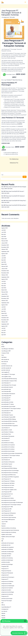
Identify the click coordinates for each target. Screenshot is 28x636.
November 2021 (5, 319)
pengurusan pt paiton (6, 590)
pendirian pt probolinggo (7, 564)
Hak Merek (3, 357)
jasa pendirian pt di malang (7, 442)
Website (3, 615)
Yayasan (3, 617)
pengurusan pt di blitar (6, 583)
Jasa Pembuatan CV (6, 382)
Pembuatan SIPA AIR (5, 555)
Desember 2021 (4, 317)
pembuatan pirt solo (5, 545)
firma (2, 355)
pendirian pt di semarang (7, 557)
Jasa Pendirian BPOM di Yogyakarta (9, 425)
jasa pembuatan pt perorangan (8, 406)
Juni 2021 (3, 330)
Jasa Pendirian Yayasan (6, 464)
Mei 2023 (3, 311)
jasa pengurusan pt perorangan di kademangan (12, 502)
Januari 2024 (4, 294)
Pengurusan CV (4, 568)
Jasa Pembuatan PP (5, 397)
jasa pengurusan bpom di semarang (9, 472)
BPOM (2, 346)
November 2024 (5, 272)
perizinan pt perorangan (6, 598)
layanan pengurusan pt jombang (8, 532)
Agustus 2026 (4, 228)
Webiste (3, 613)
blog (2, 344)
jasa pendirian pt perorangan (7, 451)
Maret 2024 (4, 289)
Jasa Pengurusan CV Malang (7, 481)
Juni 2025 (3, 257)
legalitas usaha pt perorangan (8, 536)
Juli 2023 (3, 307)
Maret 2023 (4, 313)
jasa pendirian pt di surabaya (7, 446)
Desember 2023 (5, 296)
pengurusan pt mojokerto (7, 587)
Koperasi (3, 525)
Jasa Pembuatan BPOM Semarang (9, 378)
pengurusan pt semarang (7, 594)
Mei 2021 (3, 332)
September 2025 (5, 251)
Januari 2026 (4, 243)
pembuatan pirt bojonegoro (7, 543)
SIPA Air (3, 604)
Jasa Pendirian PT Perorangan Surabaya (10, 455)
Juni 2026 (3, 232)
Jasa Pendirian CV (5, 427)
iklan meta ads (4, 361)
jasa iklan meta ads (5, 370)
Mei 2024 (3, 285)
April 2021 (3, 334)
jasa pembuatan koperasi (7, 387)
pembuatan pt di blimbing (7, 549)
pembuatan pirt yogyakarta (7, 547)
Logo (2, 538)
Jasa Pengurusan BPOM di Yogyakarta (10, 476)
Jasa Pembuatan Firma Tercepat (8, 385)
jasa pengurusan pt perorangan (8, 500)
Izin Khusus (3, 363)
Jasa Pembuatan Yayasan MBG (8, 417)
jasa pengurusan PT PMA (7, 506)
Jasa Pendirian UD (5, 459)
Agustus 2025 (4, 253)
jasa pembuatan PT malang (7, 404)
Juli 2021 (3, 328)
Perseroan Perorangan (6, 600)
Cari (2, 174)
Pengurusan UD (4, 596)
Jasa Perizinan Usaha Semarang (8, 517)
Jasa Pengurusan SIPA (6, 508)
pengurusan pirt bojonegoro (7, 577)
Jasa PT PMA (4, 521)
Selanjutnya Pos (14, 162)
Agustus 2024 (4, 279)
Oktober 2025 (4, 249)
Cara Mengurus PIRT (6, 350)
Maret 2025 (4, 264)
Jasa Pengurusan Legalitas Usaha (9, 489)
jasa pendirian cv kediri (6, 429)
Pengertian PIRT (5, 566)
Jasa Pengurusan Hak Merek (7, 483)
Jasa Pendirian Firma (6, 434)
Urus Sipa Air (4, 611)
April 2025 (3, 262)
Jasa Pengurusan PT (6, 496)
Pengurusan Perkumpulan (7, 572)
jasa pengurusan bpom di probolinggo (10, 470)
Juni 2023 (3, 309)
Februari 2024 (4, 292)
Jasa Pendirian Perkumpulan (7, 436)
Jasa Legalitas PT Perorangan (8, 374)
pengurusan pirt (5, 575)
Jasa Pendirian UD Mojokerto (8, 461)
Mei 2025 (3, 260)
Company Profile (5, 353)
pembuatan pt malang (6, 553)
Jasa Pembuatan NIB (6, 391)
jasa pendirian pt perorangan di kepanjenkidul (11, 453)
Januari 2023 (4, 315)
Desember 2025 (5, 245)
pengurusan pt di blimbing (7, 581)
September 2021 (5, 324)
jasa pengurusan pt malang (7, 498)
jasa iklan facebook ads (6, 365)
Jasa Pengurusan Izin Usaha (7, 485)
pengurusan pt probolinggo (7, 592)
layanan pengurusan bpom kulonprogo (10, 530)
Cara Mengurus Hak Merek (7, 348)
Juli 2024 (3, 281)
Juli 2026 (3, 230)
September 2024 (5, 277)
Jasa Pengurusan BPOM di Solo (8, 474)
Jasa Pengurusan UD (6, 511)
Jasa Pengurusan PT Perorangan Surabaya (11, 504)
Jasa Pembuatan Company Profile (9, 380)
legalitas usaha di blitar (6, 534)
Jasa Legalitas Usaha (6, 376)
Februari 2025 (4, 266)
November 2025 (5, 247)
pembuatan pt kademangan (7, 551)
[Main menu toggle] (25, 2)
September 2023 (5, 302)
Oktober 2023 (4, 300)
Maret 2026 (4, 238)
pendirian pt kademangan (7, 560)
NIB (2, 540)
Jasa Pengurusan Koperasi (7, 487)
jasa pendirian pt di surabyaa (7, 449)
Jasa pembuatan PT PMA (7, 410)
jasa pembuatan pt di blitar (7, 402)
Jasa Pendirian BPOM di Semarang (9, 421)
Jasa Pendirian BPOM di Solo (8, 423)
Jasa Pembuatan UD (6, 412)
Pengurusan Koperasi (6, 570)
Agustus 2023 (4, 304)
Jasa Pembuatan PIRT (6, 395)
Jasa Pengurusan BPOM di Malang (9, 468)
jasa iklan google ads (6, 368)
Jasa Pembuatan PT (5, 400)
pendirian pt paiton (5, 562)
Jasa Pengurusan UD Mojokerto (8, 513)
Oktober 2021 (4, 321)
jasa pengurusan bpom (6, 466)
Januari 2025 (4, 268)
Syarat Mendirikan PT (6, 607)
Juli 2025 (3, 255)
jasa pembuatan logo (6, 389)
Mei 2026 (3, 234)
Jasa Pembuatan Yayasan (7, 415)
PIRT (2, 602)
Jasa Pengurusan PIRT (6, 491)
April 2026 (3, 236)
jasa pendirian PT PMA (6, 457)
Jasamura (3, 523)
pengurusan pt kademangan (7, 585)
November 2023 (5, 298)
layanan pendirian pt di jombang (8, 528)
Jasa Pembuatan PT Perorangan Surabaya (11, 408)
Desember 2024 (5, 270)
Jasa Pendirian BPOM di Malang (8, 419)
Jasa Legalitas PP (5, 372)
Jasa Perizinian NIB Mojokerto (8, 519)
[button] (25, 621)
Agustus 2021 (4, 326)
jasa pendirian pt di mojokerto (8, 444)
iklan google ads (5, 359)
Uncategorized (5, 17)
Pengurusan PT (4, 579)
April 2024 (3, 287)
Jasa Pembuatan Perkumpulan (8, 393)
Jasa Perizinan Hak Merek (7, 515)
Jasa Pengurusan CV (6, 479)
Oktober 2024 (4, 275)
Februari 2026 (4, 240)
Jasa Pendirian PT (5, 440)
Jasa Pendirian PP (5, 438)
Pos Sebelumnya (14, 159)
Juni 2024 (3, 283)
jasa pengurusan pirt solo (7, 493)
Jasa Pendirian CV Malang (7, 432)
